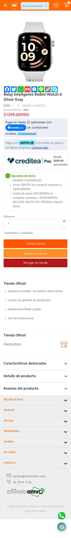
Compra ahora (35, 243)
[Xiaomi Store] (14, 7)
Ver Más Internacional (20, 318)
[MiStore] (26, 496)
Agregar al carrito (35, 253)
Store (7, 105)
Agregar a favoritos (33, 105)
